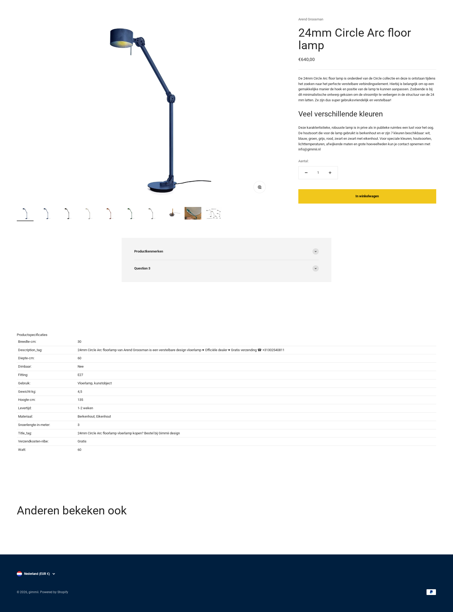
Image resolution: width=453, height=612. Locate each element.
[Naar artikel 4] (88, 214)
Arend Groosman (310, 19)
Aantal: (303, 161)
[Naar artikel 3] (67, 214)
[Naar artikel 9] (193, 214)
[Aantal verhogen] (330, 172)
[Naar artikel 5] (109, 214)
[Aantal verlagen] (306, 172)
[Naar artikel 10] (214, 214)
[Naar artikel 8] (172, 215)
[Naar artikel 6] (130, 214)
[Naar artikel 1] (25, 214)
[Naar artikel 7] (151, 214)
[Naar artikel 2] (46, 214)
